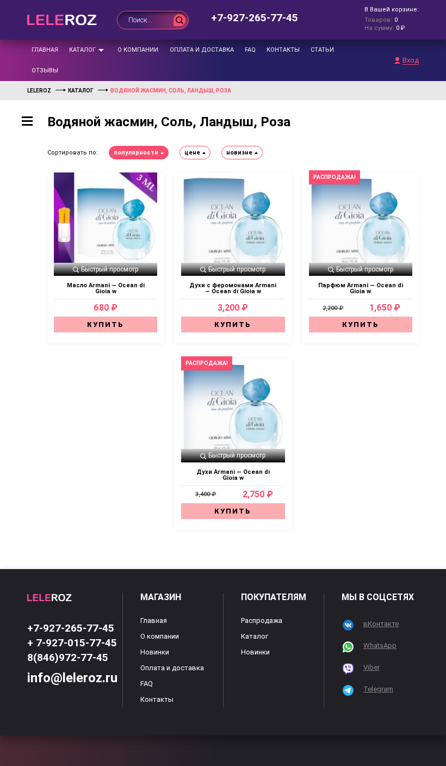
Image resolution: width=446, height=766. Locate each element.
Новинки (154, 652)
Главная (45, 49)
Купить (105, 324)
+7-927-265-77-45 (254, 18)
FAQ (250, 49)
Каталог (82, 49)
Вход (410, 60)
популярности (136, 152)
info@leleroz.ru (72, 677)
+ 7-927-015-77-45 (72, 643)
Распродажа (261, 620)
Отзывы (45, 70)
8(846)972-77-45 (67, 657)
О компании (137, 49)
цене (192, 152)
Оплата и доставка (202, 49)
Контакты (283, 49)
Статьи (322, 49)
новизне (239, 152)
